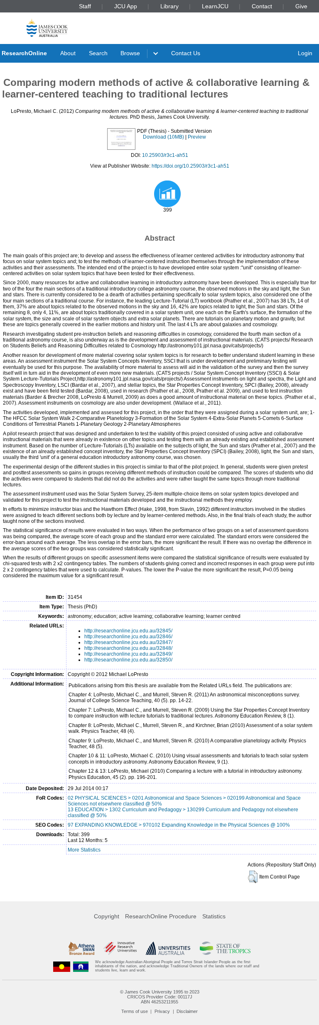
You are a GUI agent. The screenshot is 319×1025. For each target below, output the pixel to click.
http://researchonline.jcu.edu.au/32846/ (128, 636)
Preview (197, 137)
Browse (130, 53)
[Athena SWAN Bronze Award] (81, 948)
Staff (85, 6)
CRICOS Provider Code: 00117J (159, 996)
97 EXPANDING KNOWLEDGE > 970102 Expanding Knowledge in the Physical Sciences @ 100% (179, 825)
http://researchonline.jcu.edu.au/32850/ (128, 660)
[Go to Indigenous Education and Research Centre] (62, 966)
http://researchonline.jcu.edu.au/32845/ (128, 631)
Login (305, 53)
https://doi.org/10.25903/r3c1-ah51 (190, 166)
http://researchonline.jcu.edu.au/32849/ (128, 654)
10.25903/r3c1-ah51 (165, 155)
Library (169, 6)
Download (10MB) (163, 137)
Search (98, 53)
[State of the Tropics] (225, 948)
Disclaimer (187, 1011)
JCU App (125, 6)
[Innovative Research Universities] (119, 948)
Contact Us (185, 53)
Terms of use (134, 1011)
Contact (262, 6)
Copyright (106, 916)
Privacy (162, 1011)
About (68, 53)
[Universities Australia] (168, 948)
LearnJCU (215, 6)
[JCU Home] (47, 27)
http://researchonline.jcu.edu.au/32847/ (128, 642)
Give (301, 6)
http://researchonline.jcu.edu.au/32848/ (128, 648)
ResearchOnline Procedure (160, 916)
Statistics (214, 916)
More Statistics (84, 850)
